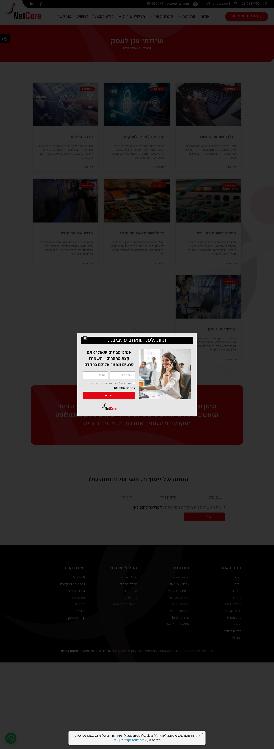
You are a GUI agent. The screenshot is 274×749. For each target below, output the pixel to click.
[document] (137, 374)
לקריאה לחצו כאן (124, 388)
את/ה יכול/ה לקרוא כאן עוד (130, 740)
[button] (85, 338)
